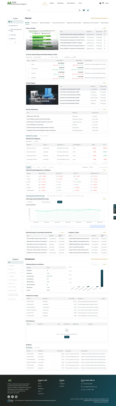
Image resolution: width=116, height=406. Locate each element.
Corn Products (46, 307)
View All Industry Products (99, 18)
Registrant (45, 167)
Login (107, 3)
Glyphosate (45, 312)
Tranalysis (62, 383)
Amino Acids (45, 310)
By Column (37, 347)
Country (28, 167)
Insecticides (45, 304)
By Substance (29, 347)
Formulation (51, 167)
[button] (15, 265)
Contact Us (41, 393)
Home (44, 3)
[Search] (101, 28)
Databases (60, 3)
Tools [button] (80, 3)
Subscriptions (71, 3)
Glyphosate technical (31, 155)
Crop (34, 167)
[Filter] (98, 28)
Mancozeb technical (31, 151)
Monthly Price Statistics (31, 135)
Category (38, 167)
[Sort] (95, 28)
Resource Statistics (44, 135)
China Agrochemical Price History (54, 195)
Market (52, 3)
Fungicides (45, 315)
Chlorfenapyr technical (32, 159)
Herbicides (45, 301)
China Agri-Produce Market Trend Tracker (74, 195)
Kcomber (62, 386)
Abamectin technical (31, 148)
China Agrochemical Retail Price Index (35, 195)
